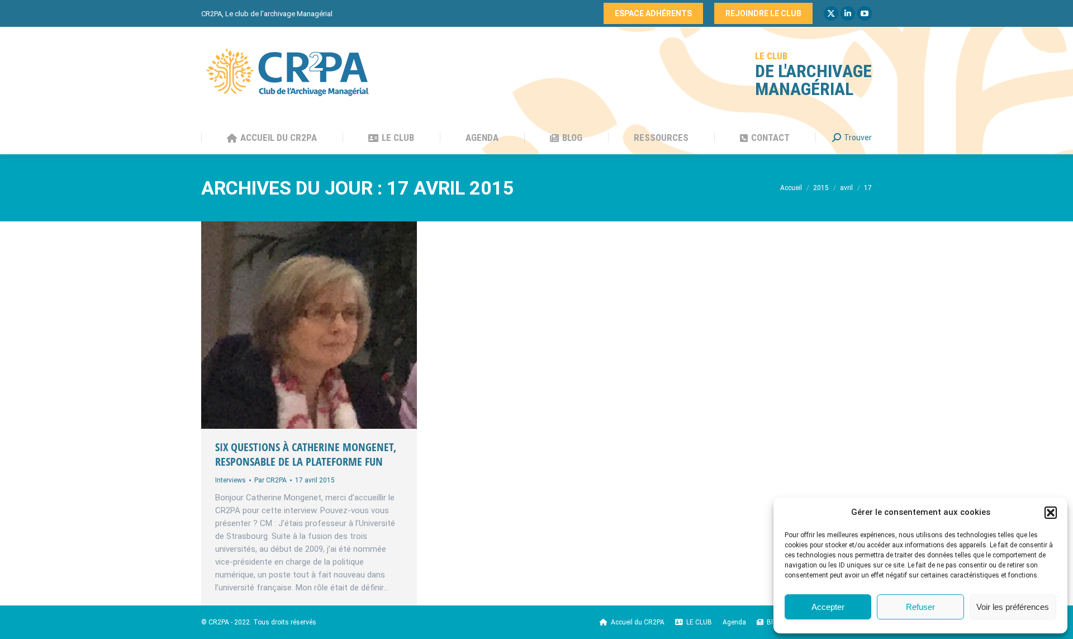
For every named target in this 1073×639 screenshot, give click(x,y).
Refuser (920, 607)
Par (270, 480)
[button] (1050, 512)
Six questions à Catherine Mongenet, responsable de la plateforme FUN (305, 454)
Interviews (230, 480)
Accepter (827, 607)
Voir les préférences (1012, 607)
